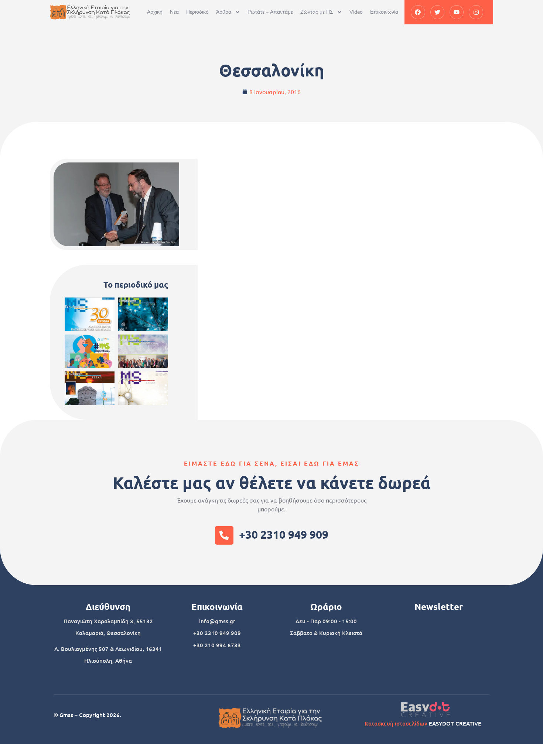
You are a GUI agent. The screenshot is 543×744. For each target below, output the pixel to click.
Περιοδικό (197, 12)
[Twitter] (437, 12)
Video (356, 12)
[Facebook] (418, 12)
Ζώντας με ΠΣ (316, 12)
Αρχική (155, 12)
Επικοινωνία (384, 12)
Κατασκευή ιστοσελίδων (396, 723)
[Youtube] (457, 12)
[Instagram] (476, 12)
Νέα (174, 12)
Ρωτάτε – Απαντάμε (270, 12)
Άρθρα (223, 12)
